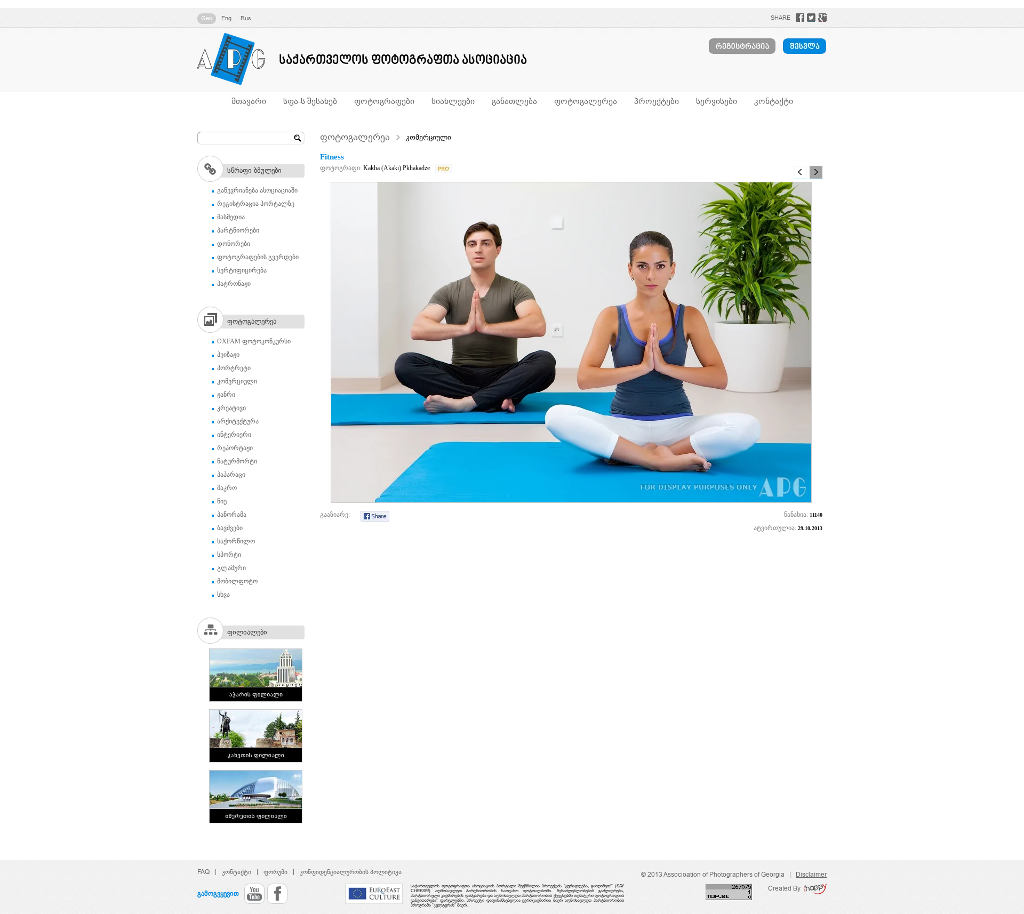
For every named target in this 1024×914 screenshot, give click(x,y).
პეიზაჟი (228, 354)
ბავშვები (230, 528)
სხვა (223, 594)
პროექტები (656, 101)
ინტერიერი (234, 434)
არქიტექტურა (238, 421)
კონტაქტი (773, 101)
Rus (246, 18)
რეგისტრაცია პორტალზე (255, 203)
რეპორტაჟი (235, 448)
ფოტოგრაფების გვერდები (258, 257)
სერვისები (716, 101)
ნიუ (222, 501)
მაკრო (227, 488)
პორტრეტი (234, 368)
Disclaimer (811, 874)
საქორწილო (236, 541)
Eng (226, 18)
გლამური (231, 568)
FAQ (203, 872)
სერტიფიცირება (242, 270)
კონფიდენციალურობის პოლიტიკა (351, 872)
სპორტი (229, 554)
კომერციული (237, 381)
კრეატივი (231, 408)
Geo (206, 18)
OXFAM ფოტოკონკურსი (254, 341)
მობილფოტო (237, 581)
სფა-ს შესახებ (310, 101)
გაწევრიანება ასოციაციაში (257, 190)
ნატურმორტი (237, 461)
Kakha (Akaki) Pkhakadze (396, 168)
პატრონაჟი (234, 283)
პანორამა (231, 514)
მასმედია (231, 217)
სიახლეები (453, 101)
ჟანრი (226, 394)
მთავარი (248, 101)
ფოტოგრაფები (384, 101)
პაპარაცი (231, 474)
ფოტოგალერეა (585, 101)
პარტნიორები (238, 230)
